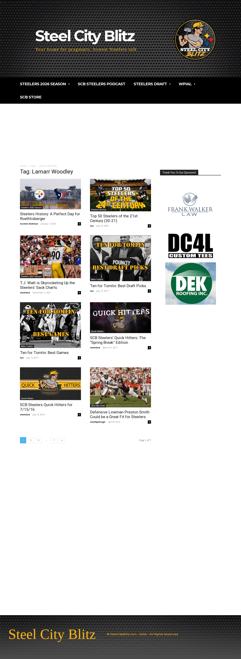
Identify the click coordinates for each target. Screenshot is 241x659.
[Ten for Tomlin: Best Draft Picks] (120, 258)
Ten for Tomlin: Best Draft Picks (118, 286)
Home (23, 165)
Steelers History (98, 209)
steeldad (25, 292)
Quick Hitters (97, 331)
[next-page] (62, 440)
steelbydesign (97, 421)
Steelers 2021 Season (31, 276)
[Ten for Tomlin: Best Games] (50, 325)
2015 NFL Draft (98, 405)
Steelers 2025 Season (31, 207)
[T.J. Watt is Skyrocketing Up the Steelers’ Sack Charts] (50, 256)
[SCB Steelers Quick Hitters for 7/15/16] (50, 383)
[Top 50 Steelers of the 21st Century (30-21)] (120, 195)
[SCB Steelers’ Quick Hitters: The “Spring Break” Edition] (120, 317)
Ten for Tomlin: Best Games (44, 352)
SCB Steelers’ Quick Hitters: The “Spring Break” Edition (118, 340)
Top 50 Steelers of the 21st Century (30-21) (114, 218)
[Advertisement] (120, 132)
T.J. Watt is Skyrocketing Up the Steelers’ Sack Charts (47, 285)
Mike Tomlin (97, 279)
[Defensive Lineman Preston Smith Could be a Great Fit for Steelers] (120, 387)
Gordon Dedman (29, 223)
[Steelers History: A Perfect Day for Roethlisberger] (50, 194)
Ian (92, 225)
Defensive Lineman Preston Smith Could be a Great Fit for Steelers (119, 414)
